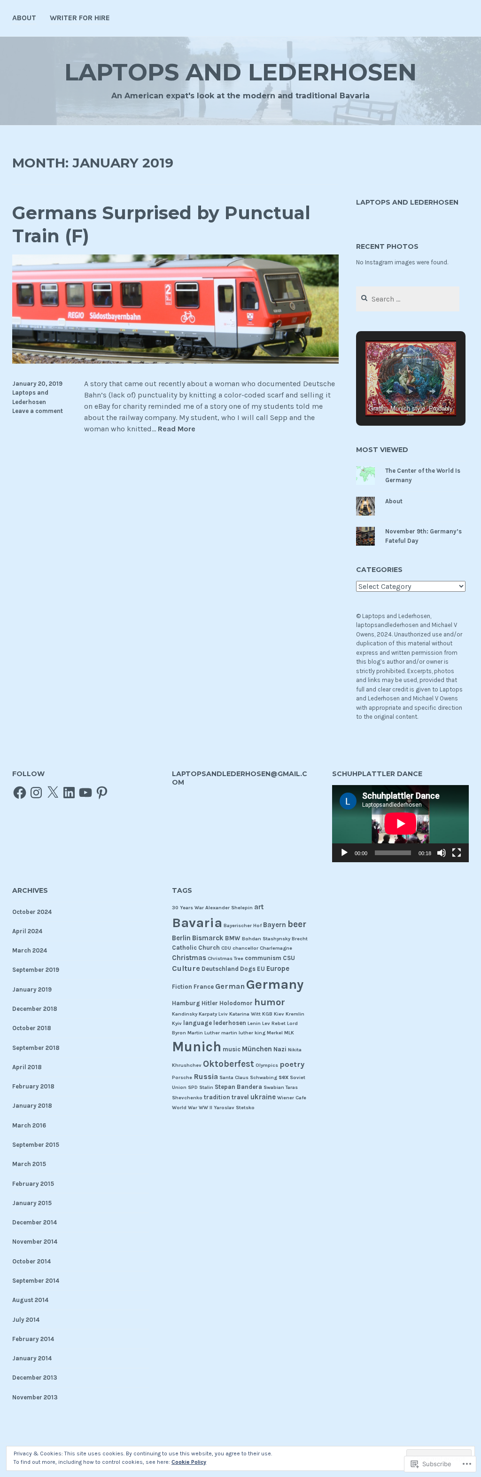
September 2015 (35, 1144)
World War (184, 1107)
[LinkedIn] (69, 792)
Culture (186, 968)
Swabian (274, 1087)
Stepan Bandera (238, 1086)
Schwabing (263, 1077)
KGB (267, 1014)
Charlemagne (276, 948)
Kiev (279, 1014)
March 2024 (29, 950)
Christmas (189, 957)
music (231, 1049)
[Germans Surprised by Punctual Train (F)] (175, 361)
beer (296, 924)
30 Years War (188, 908)
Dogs (248, 968)
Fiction (182, 986)
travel (240, 1097)
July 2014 (25, 1319)
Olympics (267, 1065)
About (24, 17)
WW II (205, 1107)
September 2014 (35, 1280)
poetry (291, 1064)
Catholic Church (196, 947)
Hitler (210, 1003)
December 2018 (34, 1008)
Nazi (280, 1049)
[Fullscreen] (456, 853)
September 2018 (36, 1047)
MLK (289, 1033)
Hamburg (186, 1003)
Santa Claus (233, 1077)
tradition (217, 1097)
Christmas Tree (225, 958)
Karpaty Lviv (213, 1014)
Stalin (206, 1087)
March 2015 (29, 1163)
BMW (232, 938)
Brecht (300, 939)
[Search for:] (408, 299)
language (197, 1022)
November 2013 (35, 1397)
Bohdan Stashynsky (266, 939)
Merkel (275, 1033)
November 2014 (34, 1241)
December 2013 (34, 1377)
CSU (289, 957)
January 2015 (32, 1203)
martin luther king (243, 1033)
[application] (400, 823)
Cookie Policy (188, 1462)
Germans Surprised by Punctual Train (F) (161, 224)
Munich (196, 1047)
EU (261, 968)
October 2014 (31, 1261)
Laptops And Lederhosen (240, 72)
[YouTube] (85, 792)
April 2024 (27, 931)
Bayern (274, 925)
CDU (226, 948)
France (204, 986)
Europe (277, 968)
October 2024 (32, 911)
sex (283, 1076)
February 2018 (33, 1086)
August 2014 (30, 1299)
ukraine (263, 1097)
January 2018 (32, 1105)
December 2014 (34, 1222)
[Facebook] (19, 792)
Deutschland (220, 968)
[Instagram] (36, 792)
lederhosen (229, 1022)
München (257, 1049)
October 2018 (31, 1028)
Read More (176, 429)
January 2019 (32, 989)
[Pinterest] (101, 792)
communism (263, 957)
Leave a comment (37, 410)
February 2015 (33, 1183)
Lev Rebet (274, 1023)
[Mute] (441, 853)
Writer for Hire (80, 17)
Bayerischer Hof (243, 925)
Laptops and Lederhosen (407, 202)
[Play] (344, 853)
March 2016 (29, 1125)
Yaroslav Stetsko (234, 1107)
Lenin (254, 1023)
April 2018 (27, 1067)
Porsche (182, 1077)
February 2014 (33, 1338)
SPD (193, 1087)
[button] (388, 391)
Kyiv (177, 1023)
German (230, 986)
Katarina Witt (245, 1014)
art (259, 907)
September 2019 (35, 969)
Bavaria (197, 922)
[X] (52, 792)
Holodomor (236, 1003)
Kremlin (295, 1014)
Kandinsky (184, 1014)
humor (269, 1002)
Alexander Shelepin (229, 908)
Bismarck (208, 938)
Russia (206, 1076)
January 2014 (32, 1358)
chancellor (245, 948)
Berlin (181, 938)
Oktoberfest (228, 1063)
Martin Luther (203, 1033)
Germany (274, 984)
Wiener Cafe (291, 1098)
